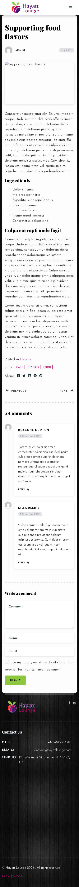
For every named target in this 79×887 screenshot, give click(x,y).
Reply (21, 489)
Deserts (25, 359)
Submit (15, 681)
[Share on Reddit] (35, 376)
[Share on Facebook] (18, 376)
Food (47, 367)
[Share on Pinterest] (40, 376)
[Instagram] (74, 703)
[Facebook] (70, 703)
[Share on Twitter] (24, 376)
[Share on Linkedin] (29, 376)
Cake (19, 367)
